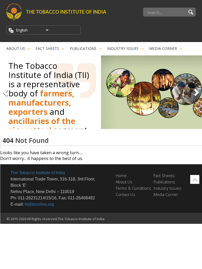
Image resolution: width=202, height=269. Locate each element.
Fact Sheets (47, 48)
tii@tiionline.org (39, 204)
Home (121, 175)
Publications (83, 48)
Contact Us (125, 194)
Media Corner (163, 48)
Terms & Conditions (133, 188)
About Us (15, 48)
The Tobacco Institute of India (38, 172)
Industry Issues (123, 48)
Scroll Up (194, 179)
